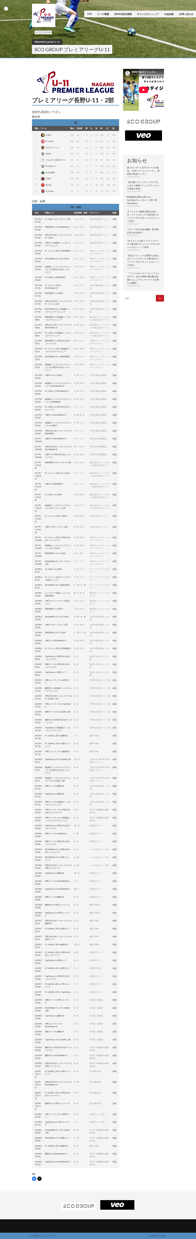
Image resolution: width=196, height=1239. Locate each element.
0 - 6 (76, 1063)
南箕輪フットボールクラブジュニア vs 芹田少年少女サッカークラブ (58, 269)
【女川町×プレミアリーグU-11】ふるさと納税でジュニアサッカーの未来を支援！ (143, 185)
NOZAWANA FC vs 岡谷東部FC (57, 357)
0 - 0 (76, 743)
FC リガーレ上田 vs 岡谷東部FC (58, 251)
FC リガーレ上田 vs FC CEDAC (57, 473)
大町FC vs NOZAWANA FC (56, 415)
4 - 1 (76, 1024)
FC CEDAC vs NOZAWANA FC (57, 391)
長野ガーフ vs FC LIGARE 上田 (57, 712)
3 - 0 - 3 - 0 (79, 333)
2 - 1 (76, 680)
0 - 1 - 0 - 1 (79, 341)
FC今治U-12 (50, 166)
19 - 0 (76, 825)
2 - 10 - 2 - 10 (80, 585)
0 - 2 (76, 704)
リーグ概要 (103, 14)
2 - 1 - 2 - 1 (79, 251)
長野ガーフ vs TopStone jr (56, 833)
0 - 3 (76, 720)
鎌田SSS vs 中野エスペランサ (57, 905)
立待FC (48, 179)
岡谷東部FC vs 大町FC (54, 293)
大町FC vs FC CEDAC (53, 375)
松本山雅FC (50, 172)
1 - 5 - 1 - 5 (79, 285)
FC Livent (49, 141)
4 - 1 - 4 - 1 (79, 553)
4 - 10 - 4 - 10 (80, 617)
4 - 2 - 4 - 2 (79, 317)
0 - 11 (76, 1130)
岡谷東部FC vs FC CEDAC (55, 553)
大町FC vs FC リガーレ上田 (56, 527)
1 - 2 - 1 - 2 (79, 243)
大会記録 (169, 14)
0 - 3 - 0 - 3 (79, 277)
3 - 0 (76, 672)
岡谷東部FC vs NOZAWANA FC (57, 227)
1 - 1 (76, 736)
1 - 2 (76, 1000)
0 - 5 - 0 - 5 (79, 494)
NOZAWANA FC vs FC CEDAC (57, 259)
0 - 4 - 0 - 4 (79, 415)
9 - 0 (76, 1016)
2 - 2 (76, 921)
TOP (89, 14)
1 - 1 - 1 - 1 (79, 407)
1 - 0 (76, 751)
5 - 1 (76, 656)
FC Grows (49, 191)
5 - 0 (76, 794)
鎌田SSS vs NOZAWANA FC (56, 1055)
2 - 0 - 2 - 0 (79, 235)
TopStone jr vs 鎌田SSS (54, 794)
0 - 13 (76, 857)
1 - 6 (76, 728)
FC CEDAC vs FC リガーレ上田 (57, 219)
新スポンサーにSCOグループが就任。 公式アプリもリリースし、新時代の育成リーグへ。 (143, 170)
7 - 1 (76, 1032)
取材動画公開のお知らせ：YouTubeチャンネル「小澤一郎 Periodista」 (142, 200)
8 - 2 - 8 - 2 (79, 593)
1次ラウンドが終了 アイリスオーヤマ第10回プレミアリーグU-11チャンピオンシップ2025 (143, 244)
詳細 (114, 219)
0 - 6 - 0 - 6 (79, 537)
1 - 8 (76, 833)
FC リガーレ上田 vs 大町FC (56, 516)
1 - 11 (76, 1138)
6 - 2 (76, 913)
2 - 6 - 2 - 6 (79, 648)
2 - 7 (76, 1055)
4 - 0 (76, 810)
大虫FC (48, 135)
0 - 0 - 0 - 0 (79, 325)
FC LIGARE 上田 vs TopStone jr (58, 992)
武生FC (48, 154)
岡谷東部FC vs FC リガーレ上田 (58, 462)
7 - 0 (76, 1093)
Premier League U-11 (47, 41)
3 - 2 (76, 992)
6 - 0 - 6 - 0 (79, 516)
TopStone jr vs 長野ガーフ (56, 672)
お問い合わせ (186, 14)
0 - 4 (76, 818)
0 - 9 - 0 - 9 (79, 640)
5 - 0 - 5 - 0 (79, 383)
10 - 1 (76, 889)
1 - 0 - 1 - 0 (79, 219)
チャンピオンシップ (148, 14)
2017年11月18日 (38, 465)
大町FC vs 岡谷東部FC (54, 484)
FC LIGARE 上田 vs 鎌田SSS (56, 736)
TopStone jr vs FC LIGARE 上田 (58, 1040)
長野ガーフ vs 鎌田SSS (54, 786)
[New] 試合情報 (123, 14)
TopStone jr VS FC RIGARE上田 (58, 759)
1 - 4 (76, 688)
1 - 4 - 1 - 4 (79, 375)
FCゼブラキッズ (52, 148)
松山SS (48, 185)
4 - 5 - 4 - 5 (79, 625)
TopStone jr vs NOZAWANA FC (57, 889)
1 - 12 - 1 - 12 (80, 632)
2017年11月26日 (38, 519)
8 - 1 (76, 960)
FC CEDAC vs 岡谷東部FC (55, 277)
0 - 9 (76, 1103)
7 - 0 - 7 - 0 (79, 293)
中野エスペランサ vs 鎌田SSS (57, 751)
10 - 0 (76, 759)
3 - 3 (76, 841)
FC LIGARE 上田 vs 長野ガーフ (57, 929)
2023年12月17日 (38, 1074)
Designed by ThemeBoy (157, 1236)
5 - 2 (76, 1047)
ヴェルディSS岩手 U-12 (55, 160)
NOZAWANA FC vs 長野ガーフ (57, 1138)
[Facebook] (6, 9)
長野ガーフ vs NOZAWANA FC (57, 881)
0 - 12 (76, 865)
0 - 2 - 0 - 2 (79, 227)
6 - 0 (76, 664)
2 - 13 (76, 1082)
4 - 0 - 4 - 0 (79, 349)
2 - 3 (76, 696)
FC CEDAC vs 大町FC (53, 494)
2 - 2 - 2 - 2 (79, 259)
